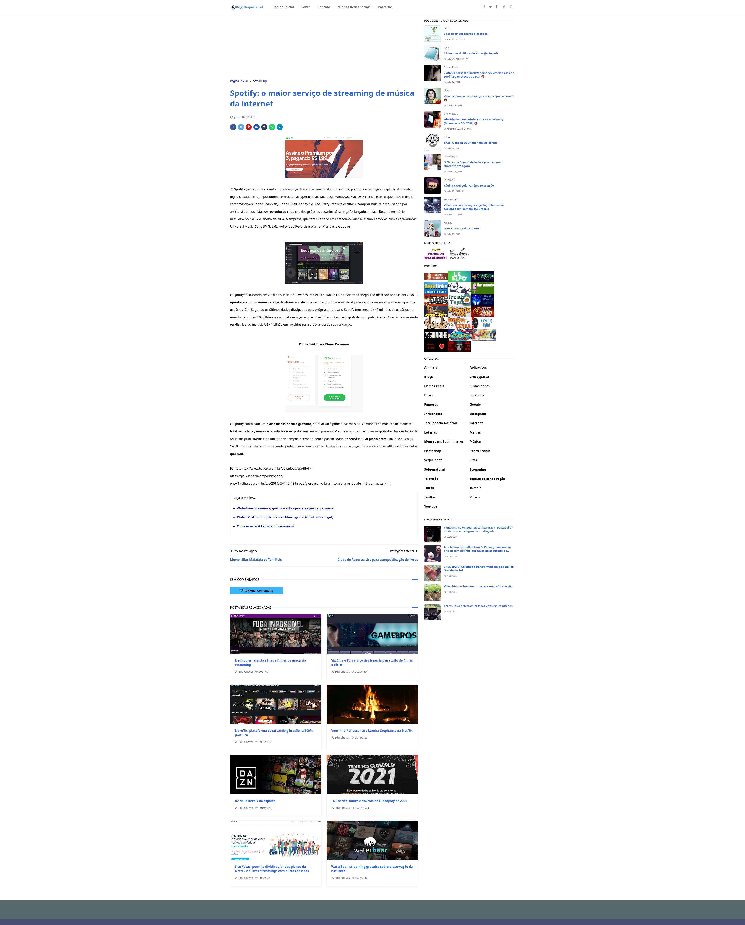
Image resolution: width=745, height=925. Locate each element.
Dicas (447, 47)
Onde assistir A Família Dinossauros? (265, 526)
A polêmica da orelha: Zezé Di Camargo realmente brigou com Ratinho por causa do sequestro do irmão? (477, 550)
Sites (446, 28)
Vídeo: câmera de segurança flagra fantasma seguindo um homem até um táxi (474, 207)
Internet (448, 137)
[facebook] (484, 7)
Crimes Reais (451, 67)
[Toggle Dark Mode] (505, 7)
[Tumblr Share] (264, 127)
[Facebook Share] (233, 127)
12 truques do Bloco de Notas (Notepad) (471, 53)
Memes (448, 222)
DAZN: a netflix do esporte (255, 801)
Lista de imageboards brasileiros (466, 33)
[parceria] (459, 276)
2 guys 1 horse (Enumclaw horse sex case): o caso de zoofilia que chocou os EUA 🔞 (479, 74)
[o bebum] (482, 276)
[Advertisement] (324, 46)
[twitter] (490, 7)
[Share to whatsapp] (272, 127)
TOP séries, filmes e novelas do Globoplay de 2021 (369, 801)
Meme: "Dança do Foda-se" (462, 228)
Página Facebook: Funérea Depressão (469, 185)
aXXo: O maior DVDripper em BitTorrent (470, 143)
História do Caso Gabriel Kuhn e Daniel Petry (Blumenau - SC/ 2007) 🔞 (473, 121)
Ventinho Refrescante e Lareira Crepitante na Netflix (371, 731)
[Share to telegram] (280, 127)
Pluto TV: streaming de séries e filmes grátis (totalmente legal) (285, 517)
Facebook (449, 180)
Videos (447, 90)
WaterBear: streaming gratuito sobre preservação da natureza (285, 508)
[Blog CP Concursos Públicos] (460, 253)
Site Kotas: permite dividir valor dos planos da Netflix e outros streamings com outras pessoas (272, 868)
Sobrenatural (451, 199)
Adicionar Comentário (258, 590)
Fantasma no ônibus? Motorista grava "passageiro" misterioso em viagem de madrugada (478, 529)
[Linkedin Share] (256, 127)
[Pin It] (249, 127)
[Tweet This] (241, 127)
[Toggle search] (511, 6)
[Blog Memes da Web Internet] (436, 253)
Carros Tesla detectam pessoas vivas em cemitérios (478, 606)
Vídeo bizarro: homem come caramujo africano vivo (478, 586)
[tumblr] (497, 7)
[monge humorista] (436, 276)
